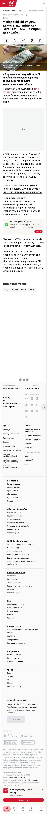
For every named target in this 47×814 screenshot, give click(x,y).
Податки (10, 589)
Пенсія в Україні (13, 593)
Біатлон (10, 683)
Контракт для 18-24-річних (18, 555)
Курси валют (12, 579)
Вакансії (28, 448)
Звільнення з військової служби (20, 544)
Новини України (18, 10)
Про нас (6, 426)
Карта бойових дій (14, 516)
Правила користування (12, 450)
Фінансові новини (14, 582)
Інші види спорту (14, 686)
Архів (27, 456)
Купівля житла (13, 658)
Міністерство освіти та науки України (22, 629)
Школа (10, 633)
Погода (10, 501)
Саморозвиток (13, 640)
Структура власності (33, 452)
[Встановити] (23, 795)
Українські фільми (14, 608)
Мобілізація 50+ (13, 548)
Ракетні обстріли (14, 512)
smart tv (10, 742)
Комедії (10, 614)
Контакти (28, 444)
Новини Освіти (14, 626)
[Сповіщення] (44, 3)
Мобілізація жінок (14, 551)
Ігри (27, 464)
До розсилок (16, 719)
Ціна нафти (12, 576)
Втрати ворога (13, 533)
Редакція (6, 430)
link (26, 398)
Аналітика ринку (14, 655)
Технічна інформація (33, 440)
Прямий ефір (12, 491)
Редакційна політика (11, 434)
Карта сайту (29, 460)
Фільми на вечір (14, 611)
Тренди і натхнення (15, 661)
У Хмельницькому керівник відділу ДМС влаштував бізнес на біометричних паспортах (22, 188)
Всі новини (12, 481)
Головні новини (13, 484)
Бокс (9, 673)
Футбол (10, 676)
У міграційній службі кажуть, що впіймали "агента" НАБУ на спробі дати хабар (35, 10)
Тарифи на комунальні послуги (20, 586)
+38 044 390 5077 (32, 389)
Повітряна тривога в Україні (18, 523)
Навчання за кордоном (16, 643)
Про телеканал (9, 438)
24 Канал (6, 10)
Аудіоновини (12, 497)
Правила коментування (34, 435)
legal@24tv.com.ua (32, 780)
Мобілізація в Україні (17, 541)
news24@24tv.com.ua (12, 389)
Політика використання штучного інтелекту (12, 461)
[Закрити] (42, 790)
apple (27, 736)
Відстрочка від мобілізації (18, 558)
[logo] (11, 3)
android (10, 736)
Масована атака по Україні (18, 526)
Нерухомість (13, 651)
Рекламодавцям (9, 446)
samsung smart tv (27, 742)
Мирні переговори (14, 519)
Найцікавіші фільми (15, 604)
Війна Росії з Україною (18, 509)
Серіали (10, 618)
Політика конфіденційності (10, 455)
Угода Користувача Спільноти (32, 430)
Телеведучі (7, 442)
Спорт (10, 670)
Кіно (9, 601)
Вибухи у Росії (13, 529)
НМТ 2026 (11, 636)
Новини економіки (16, 572)
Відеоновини (12, 494)
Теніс (9, 680)
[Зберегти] (40, 40)
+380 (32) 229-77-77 (17, 777)
